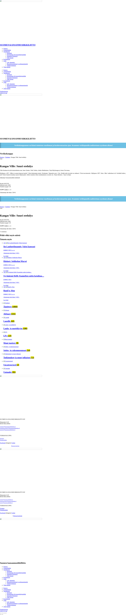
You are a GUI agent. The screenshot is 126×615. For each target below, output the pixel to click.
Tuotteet (2, 438)
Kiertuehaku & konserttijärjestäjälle (16, 54)
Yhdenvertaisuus (11, 65)
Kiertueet (9, 53)
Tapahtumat (6, 51)
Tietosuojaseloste (15, 446)
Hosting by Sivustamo (5, 446)
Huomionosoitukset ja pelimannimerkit (17, 64)
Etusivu (5, 48)
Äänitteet (7, 157)
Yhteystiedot (6, 67)
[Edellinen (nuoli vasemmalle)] (0, 614)
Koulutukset (6, 59)
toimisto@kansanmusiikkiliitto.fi (8, 426)
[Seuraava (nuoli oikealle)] (2, 614)
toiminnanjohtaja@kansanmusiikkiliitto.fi (10, 428)
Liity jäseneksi (11, 62)
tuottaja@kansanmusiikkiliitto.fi (7, 429)
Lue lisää (5, 256)
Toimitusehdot (4, 510)
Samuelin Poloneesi (12, 56)
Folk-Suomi (10, 58)
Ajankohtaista (7, 50)
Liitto (4, 61)
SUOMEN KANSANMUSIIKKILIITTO (17, 45)
